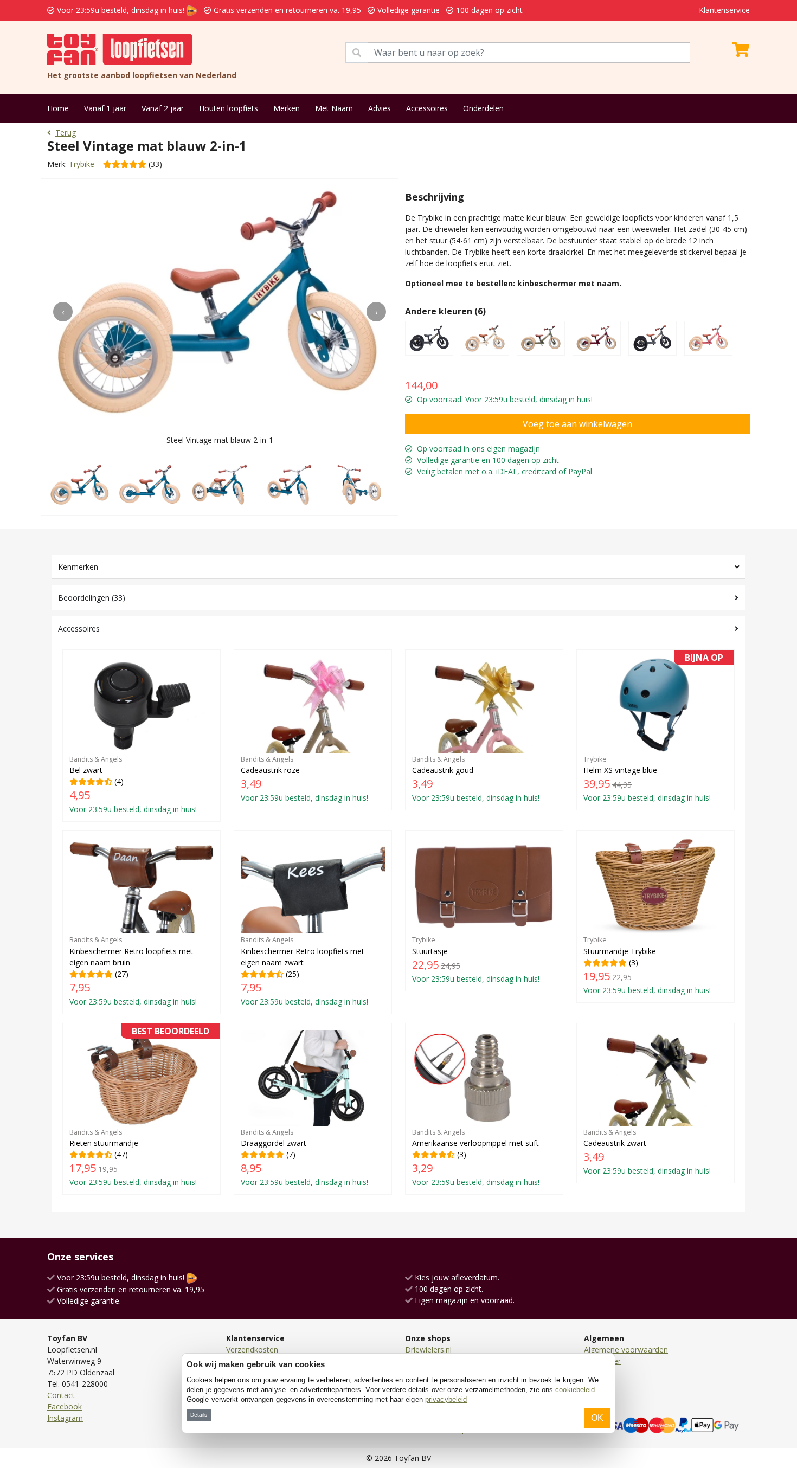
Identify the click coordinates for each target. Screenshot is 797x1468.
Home (58, 108)
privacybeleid (446, 1399)
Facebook (64, 1406)
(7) (304, 1157)
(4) (133, 784)
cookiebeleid (575, 1390)
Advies (379, 108)
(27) (133, 970)
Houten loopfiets (228, 108)
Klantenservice (724, 10)
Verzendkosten (252, 1349)
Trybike (81, 164)
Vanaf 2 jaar (163, 108)
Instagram (65, 1418)
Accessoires (427, 108)
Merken (286, 108)
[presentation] (63, 311)
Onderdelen (483, 108)
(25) (304, 970)
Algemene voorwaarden (626, 1349)
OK (597, 1417)
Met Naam (334, 108)
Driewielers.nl (428, 1349)
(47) (139, 1109)
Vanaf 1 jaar (105, 108)
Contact (61, 1395)
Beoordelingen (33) (91, 598)
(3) (647, 965)
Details (198, 1415)
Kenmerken (78, 567)
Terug (65, 132)
